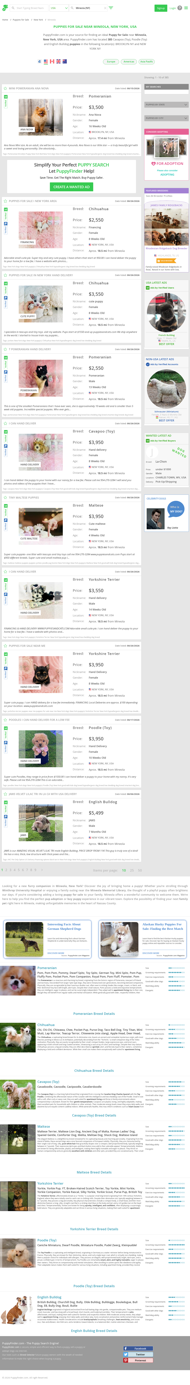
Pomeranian (47, 968)
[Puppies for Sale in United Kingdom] (58, 61)
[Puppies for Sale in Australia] (65, 61)
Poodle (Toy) (46, 1240)
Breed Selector (27, 1354)
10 (124, 870)
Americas (129, 61)
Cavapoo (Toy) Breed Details (94, 1115)
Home (5, 19)
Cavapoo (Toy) (48, 1082)
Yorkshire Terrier (50, 1183)
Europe (111, 61)
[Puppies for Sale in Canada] (52, 61)
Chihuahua (46, 1025)
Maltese (43, 1126)
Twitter (140, 1354)
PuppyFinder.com (13, 1343)
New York (38, 19)
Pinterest (140, 1360)
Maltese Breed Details (94, 1172)
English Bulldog (49, 1297)
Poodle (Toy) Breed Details (94, 1286)
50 (140, 870)
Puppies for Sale (21, 19)
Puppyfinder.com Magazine (78, 956)
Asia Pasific (146, 61)
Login (173, 8)
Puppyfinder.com (10, 1347)
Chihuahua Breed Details (94, 1070)
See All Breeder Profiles (159, 196)
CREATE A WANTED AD (71, 186)
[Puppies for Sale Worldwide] (40, 61)
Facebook (140, 1348)
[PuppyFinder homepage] (5, 8)
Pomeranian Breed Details (94, 1013)
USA (90, 132)
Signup (161, 8)
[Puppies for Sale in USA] (46, 61)
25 (132, 870)
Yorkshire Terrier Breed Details (94, 1229)
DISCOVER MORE (56, 953)
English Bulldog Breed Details (94, 1331)
